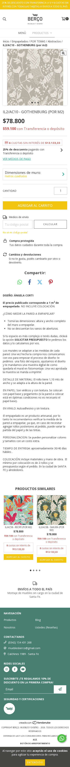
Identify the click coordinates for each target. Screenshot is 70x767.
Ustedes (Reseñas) (46, 627)
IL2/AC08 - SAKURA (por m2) (51, 528)
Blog (38, 620)
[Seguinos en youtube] (23, 669)
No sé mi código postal (15, 232)
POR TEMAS (37, 41)
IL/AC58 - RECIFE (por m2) (18, 527)
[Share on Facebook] (29, 282)
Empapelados (20, 41)
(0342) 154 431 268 (20, 642)
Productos (10, 620)
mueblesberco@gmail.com (24, 648)
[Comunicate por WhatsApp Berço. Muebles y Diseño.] (61, 738)
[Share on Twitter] (39, 282)
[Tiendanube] (35, 723)
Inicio (6, 41)
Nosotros (9, 627)
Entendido (35, 762)
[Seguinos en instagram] (6, 669)
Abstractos (54, 41)
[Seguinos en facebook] (15, 669)
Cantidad (9, 190)
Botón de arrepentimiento (35, 743)
